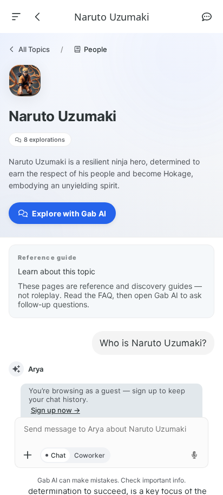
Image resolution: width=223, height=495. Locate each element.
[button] (62, 213)
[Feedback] (207, 17)
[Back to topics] (38, 17)
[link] (29, 49)
